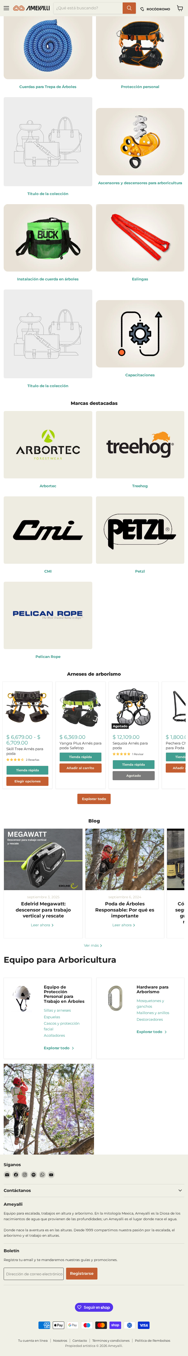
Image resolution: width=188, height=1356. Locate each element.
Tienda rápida (27, 770)
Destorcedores (150, 1019)
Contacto (79, 1340)
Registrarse (82, 1273)
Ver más (92, 945)
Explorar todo (94, 799)
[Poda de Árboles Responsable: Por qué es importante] (124, 859)
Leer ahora (41, 925)
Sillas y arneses (57, 1010)
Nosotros (60, 1340)
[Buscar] (129, 8)
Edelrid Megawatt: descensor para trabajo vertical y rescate (43, 910)
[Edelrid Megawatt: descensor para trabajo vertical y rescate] (43, 859)
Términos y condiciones (110, 1340)
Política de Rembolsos (152, 1340)
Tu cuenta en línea (33, 1340)
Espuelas (52, 1017)
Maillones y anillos (153, 1012)
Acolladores (54, 1035)
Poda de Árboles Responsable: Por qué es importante (124, 910)
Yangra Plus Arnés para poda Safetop (80, 745)
